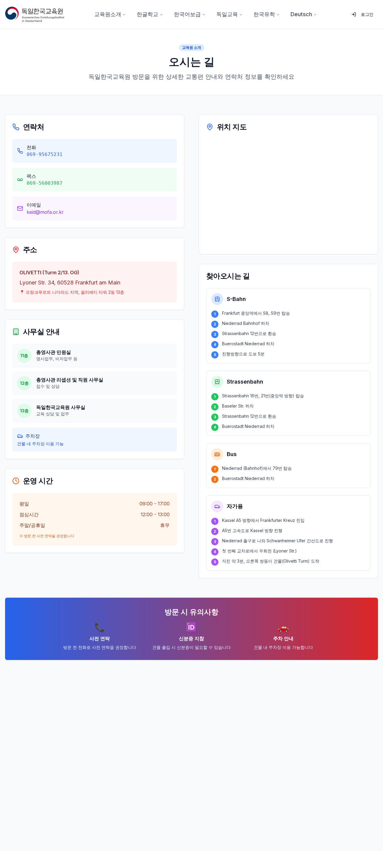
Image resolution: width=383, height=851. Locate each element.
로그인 (367, 14)
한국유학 (264, 14)
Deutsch (301, 14)
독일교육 (227, 14)
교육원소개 (107, 14)
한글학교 (147, 14)
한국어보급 (187, 14)
